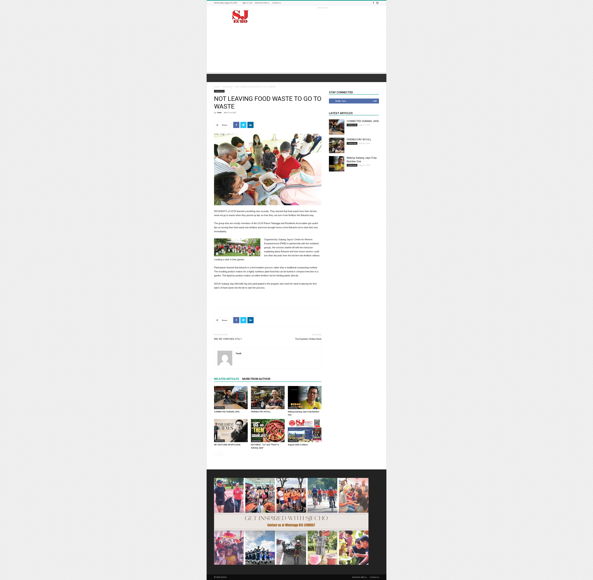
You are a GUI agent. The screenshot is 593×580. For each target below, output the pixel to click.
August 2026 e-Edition (298, 445)
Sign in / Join (247, 3)
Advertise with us (262, 3)
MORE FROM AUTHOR (256, 378)
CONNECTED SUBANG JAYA (227, 412)
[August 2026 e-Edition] (305, 430)
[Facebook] (373, 3)
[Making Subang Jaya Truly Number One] (305, 397)
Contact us (276, 3)
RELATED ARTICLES (226, 378)
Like (375, 101)
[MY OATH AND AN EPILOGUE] (231, 430)
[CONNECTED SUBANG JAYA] (231, 397)
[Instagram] (377, 3)
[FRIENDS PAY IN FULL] (268, 397)
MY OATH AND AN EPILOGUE (227, 445)
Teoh (219, 112)
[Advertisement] (296, 50)
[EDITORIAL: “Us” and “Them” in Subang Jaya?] (268, 430)
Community (227, 86)
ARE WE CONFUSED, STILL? (228, 339)
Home (216, 86)
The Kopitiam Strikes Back (308, 339)
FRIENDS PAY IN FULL (261, 412)
